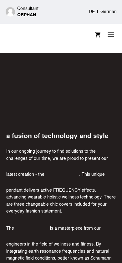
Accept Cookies (92, 178)
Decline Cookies (31, 178)
